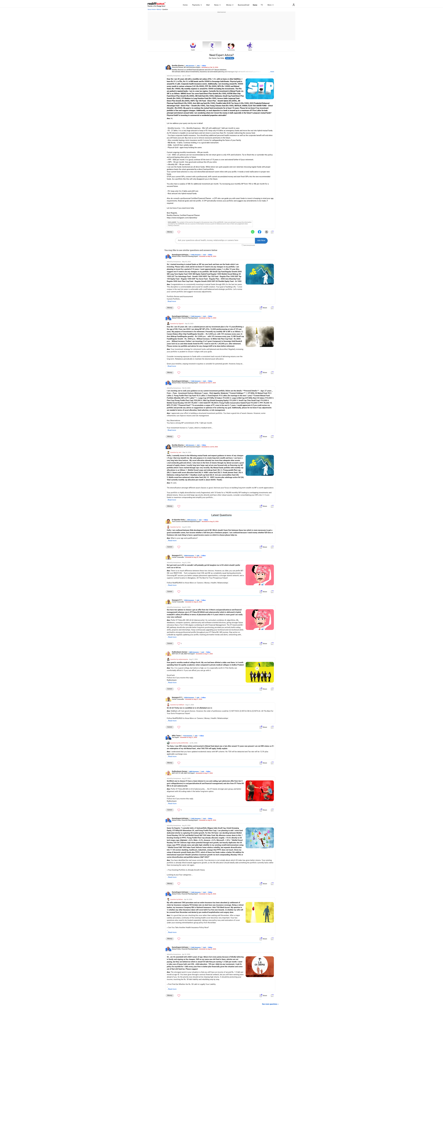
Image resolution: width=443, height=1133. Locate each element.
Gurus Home (152, 9)
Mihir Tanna (176, 735)
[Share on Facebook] (259, 232)
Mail (208, 5)
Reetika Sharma (178, 65)
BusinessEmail (243, 5)
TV (262, 5)
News (216, 5)
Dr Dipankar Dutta (178, 520)
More (270, 5)
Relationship (231, 50)
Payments (196, 5)
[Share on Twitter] (266, 232)
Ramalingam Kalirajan (180, 255)
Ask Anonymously (249, 245)
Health (193, 50)
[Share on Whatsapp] (252, 232)
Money (228, 5)
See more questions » (270, 1004)
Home (185, 5)
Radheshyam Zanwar (179, 652)
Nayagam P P (177, 555)
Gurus (255, 5)
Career (250, 50)
